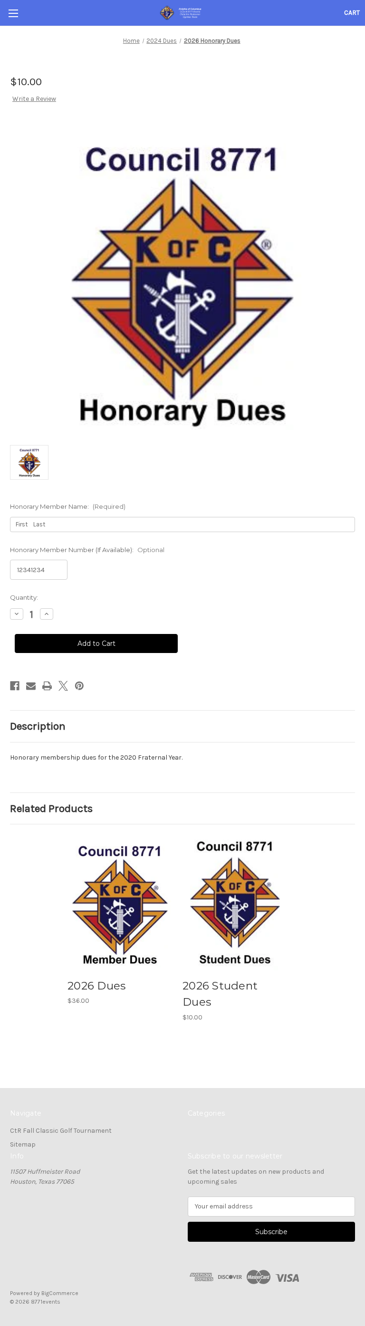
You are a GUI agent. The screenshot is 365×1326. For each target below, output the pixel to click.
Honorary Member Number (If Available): (87, 550)
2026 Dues (96, 985)
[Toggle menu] (13, 13)
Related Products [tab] (51, 808)
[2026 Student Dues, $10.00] (235, 903)
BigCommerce (59, 1293)
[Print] (47, 686)
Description (38, 726)
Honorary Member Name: (67, 506)
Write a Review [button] (34, 99)
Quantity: (24, 597)
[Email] (31, 686)
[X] (63, 686)
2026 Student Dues (220, 994)
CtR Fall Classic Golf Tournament (61, 1131)
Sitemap (23, 1144)
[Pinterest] (79, 686)
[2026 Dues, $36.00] (120, 903)
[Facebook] (14, 686)
